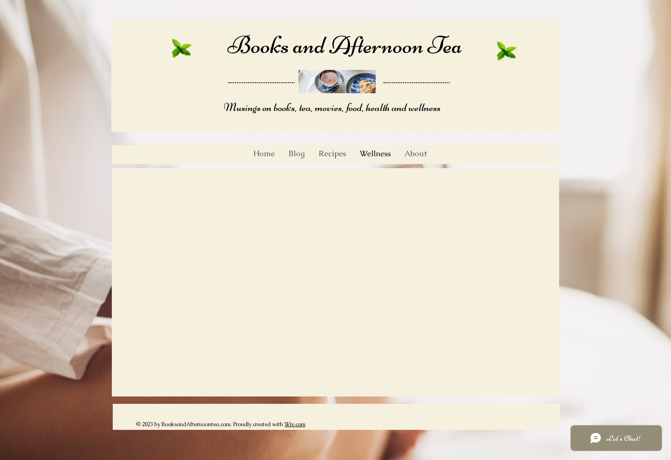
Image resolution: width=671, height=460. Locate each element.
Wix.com (294, 424)
